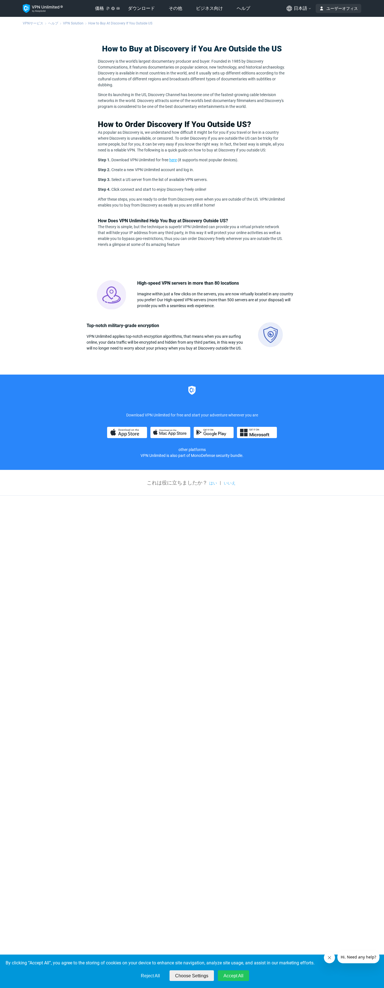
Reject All (150, 975)
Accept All (233, 975)
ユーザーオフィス (342, 8)
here (173, 160)
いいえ (230, 483)
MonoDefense (203, 455)
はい (213, 483)
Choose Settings (191, 975)
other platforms (192, 449)
